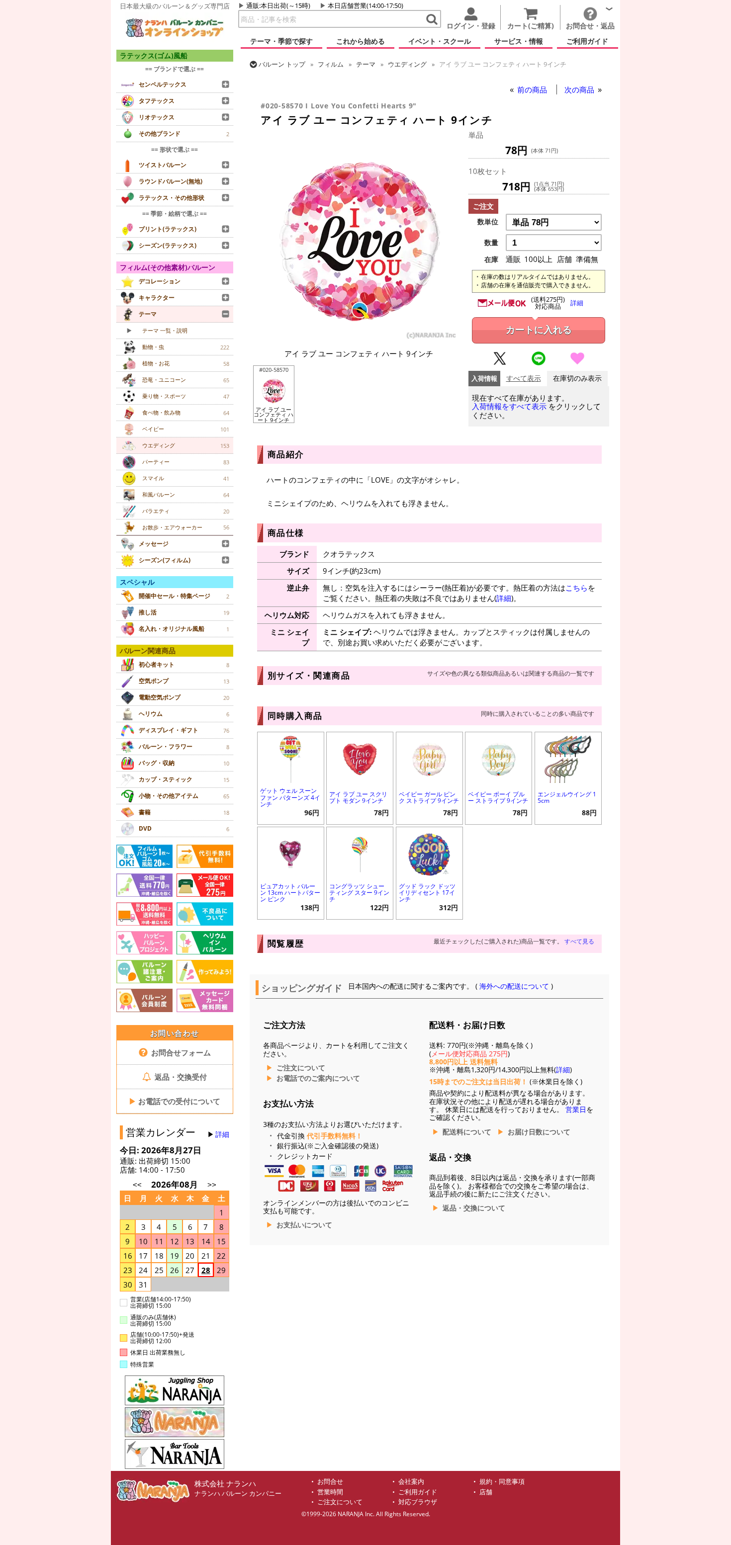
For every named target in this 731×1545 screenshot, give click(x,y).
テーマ (365, 64)
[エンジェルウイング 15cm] (568, 758)
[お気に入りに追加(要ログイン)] (577, 363)
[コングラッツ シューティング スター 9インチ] (360, 853)
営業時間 (330, 1492)
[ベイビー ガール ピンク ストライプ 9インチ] (429, 758)
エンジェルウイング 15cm (567, 797)
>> (211, 1185)
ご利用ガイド (417, 1492)
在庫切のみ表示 (577, 378)
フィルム (331, 64)
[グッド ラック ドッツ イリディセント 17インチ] (429, 853)
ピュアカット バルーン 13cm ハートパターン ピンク (290, 892)
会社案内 (411, 1481)
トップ (282, 64)
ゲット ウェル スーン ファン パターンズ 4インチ (290, 797)
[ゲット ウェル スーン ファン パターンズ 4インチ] (291, 758)
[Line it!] (538, 363)
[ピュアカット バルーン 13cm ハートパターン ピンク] (291, 853)
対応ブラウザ (417, 1502)
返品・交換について (474, 1207)
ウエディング (407, 64)
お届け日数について (539, 1131)
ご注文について (300, 1067)
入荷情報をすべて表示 (509, 406)
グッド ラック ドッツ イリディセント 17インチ (427, 892)
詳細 (222, 1134)
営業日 (575, 1109)
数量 (491, 242)
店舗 (485, 1492)
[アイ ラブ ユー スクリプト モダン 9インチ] (360, 758)
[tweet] (499, 363)
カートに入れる (539, 330)
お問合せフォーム (180, 1052)
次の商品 (580, 89)
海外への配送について (514, 986)
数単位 (487, 221)
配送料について (467, 1131)
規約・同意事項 (502, 1481)
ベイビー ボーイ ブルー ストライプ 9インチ (498, 797)
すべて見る (579, 941)
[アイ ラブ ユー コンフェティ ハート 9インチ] (359, 338)
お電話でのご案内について (318, 1078)
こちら (576, 588)
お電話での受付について (174, 1101)
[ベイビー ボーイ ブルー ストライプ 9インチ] (498, 758)
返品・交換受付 (180, 1077)
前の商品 (533, 89)
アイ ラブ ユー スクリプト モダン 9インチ (358, 797)
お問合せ (330, 1481)
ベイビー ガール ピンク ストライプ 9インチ (429, 797)
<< (137, 1185)
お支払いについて (304, 1224)
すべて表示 (523, 378)
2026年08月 (175, 1184)
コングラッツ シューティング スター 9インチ (359, 892)
